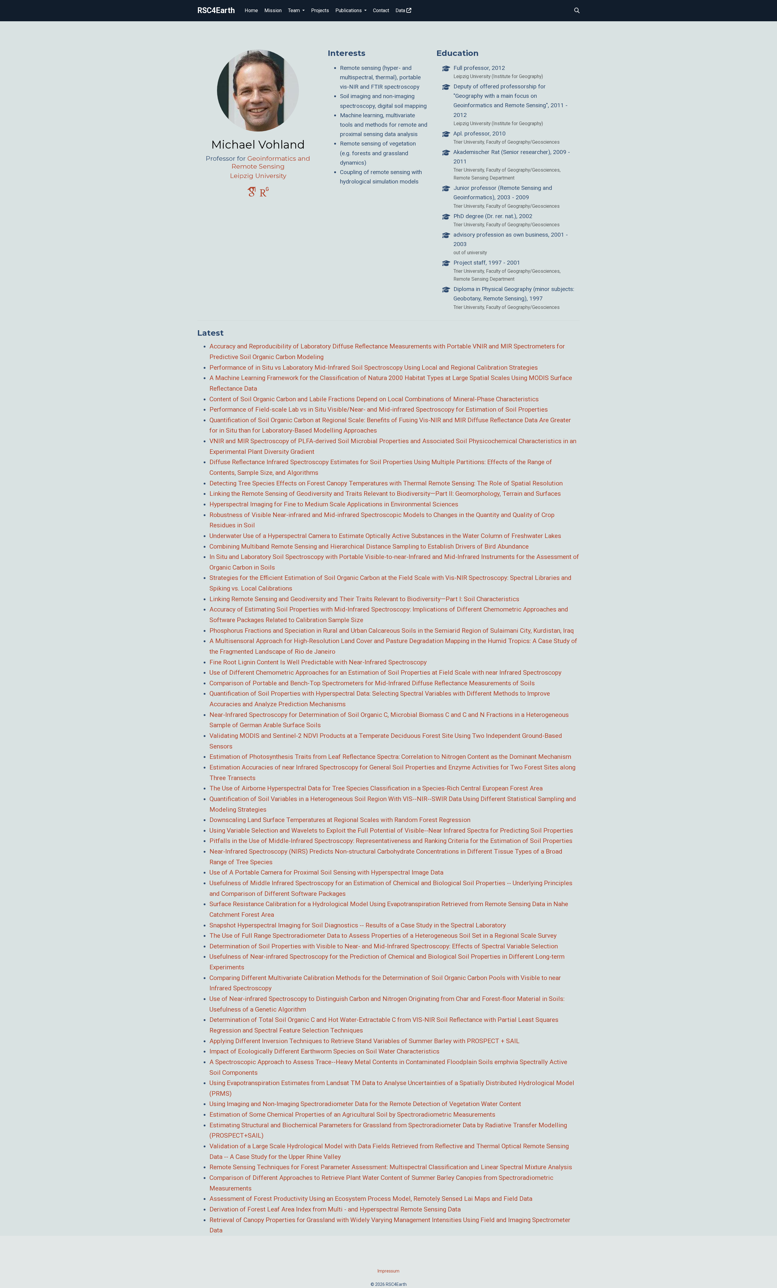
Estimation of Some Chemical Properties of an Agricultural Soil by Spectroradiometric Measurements (352, 1114)
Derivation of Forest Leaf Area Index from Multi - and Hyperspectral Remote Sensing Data (335, 1209)
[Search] (577, 10)
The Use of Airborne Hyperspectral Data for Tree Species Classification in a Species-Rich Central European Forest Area (376, 788)
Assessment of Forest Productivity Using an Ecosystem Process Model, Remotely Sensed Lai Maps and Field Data (370, 1198)
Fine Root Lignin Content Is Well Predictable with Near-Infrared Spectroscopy (318, 662)
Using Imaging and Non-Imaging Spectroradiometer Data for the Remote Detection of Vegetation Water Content (365, 1104)
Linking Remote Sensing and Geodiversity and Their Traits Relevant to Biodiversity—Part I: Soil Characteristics (364, 599)
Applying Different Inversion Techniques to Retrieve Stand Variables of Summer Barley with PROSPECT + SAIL (364, 1041)
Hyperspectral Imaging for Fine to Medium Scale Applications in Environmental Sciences (333, 504)
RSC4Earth (216, 10)
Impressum (388, 1271)
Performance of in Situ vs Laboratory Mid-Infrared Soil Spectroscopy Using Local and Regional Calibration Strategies (373, 367)
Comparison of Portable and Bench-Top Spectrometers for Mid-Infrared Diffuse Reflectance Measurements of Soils (372, 683)
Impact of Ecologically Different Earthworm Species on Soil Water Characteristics (324, 1051)
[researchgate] (264, 194)
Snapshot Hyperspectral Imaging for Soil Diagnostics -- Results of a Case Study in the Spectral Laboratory (357, 925)
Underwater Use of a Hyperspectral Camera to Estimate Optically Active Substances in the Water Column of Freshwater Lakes (385, 536)
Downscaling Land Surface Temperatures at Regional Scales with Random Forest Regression (339, 820)
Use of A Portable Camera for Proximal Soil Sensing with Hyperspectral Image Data (326, 872)
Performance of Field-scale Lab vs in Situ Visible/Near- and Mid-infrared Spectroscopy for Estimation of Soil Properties (378, 409)
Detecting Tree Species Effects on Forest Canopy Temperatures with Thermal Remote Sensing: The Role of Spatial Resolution (386, 483)
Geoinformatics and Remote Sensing (271, 162)
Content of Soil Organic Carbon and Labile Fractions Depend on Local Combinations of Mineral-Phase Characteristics (374, 399)
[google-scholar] (251, 194)
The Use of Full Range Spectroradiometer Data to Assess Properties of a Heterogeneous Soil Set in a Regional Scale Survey (383, 935)
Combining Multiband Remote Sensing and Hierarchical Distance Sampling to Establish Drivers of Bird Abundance (369, 546)
